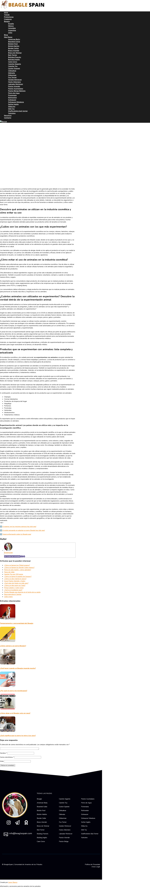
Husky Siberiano (14, 82)
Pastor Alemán (14, 86)
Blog (6, 35)
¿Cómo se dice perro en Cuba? (14, 585)
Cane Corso (12, 62)
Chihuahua (12, 71)
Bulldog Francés (14, 57)
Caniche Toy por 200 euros (13, 574)
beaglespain (8, 552)
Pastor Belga (63, 841)
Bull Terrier (12, 55)
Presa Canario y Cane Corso (14, 588)
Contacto (7, 118)
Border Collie (13, 48)
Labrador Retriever (15, 84)
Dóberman (12, 75)
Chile (10, 33)
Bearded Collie (14, 42)
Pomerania (12, 95)
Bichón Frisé (13, 44)
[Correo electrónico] (22, 556)
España (11, 24)
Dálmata (11, 73)
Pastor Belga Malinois (17, 91)
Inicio (6, 12)
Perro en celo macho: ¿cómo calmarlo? (17, 570)
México (11, 26)
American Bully (14, 39)
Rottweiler (12, 97)
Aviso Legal (96, 867)
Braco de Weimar (15, 53)
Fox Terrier (12, 77)
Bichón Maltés (13, 46)
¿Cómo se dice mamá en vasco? (15, 579)
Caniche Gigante (14, 64)
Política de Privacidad (92, 864)
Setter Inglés (13, 104)
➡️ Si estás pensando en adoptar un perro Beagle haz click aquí (22, 530)
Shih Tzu (11, 109)
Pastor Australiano (15, 89)
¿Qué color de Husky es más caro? (16, 583)
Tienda (6, 15)
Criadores (8, 19)
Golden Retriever (15, 80)
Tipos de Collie (9, 572)
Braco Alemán (13, 50)
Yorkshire (12, 113)
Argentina (12, 30)
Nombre (3, 753)
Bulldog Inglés (14, 59)
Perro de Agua (13, 93)
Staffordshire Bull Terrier (89, 834)
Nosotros (8, 115)
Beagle (7, 21)
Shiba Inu (11, 106)
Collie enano (8, 597)
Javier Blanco (12, 882)
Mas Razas (8, 37)
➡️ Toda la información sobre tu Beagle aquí (15, 534)
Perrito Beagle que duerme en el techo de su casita (22, 592)
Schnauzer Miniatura (16, 102)
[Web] (24, 556)
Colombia (12, 28)
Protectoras (9, 17)
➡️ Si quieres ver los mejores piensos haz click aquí (18, 526)
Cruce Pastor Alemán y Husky (14, 581)
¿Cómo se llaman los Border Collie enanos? (19, 567)
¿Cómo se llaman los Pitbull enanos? (17, 565)
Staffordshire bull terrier (18, 111)
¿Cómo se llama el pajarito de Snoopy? (18, 576)
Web (2, 761)
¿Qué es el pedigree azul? (13, 590)
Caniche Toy (12, 66)
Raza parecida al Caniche (12, 594)
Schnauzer (12, 100)
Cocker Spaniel (14, 68)
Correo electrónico (7, 757)
